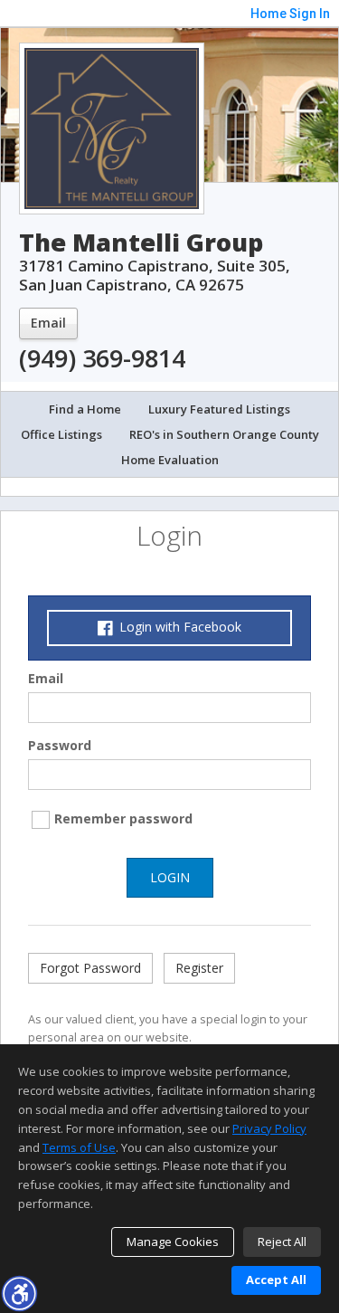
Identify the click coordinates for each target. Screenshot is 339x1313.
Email (48, 322)
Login (170, 877)
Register (199, 967)
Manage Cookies (173, 1241)
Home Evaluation (170, 460)
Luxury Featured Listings (219, 409)
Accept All (276, 1279)
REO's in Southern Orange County (224, 434)
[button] (19, 1293)
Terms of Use (79, 1147)
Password (59, 745)
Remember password (123, 818)
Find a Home (85, 409)
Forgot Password (90, 967)
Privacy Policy (269, 1128)
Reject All (282, 1241)
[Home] (111, 127)
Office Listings (61, 434)
